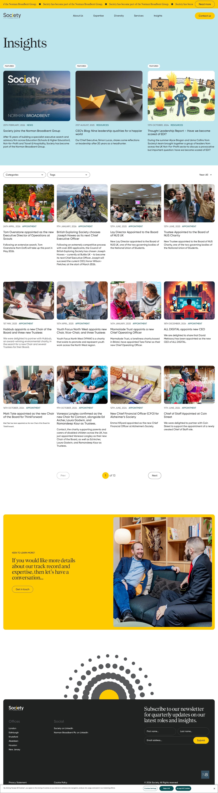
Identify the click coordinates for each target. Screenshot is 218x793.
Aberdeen (13, 741)
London (12, 728)
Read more (205, 4)
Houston (13, 745)
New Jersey (14, 749)
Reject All (166, 788)
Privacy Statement (18, 782)
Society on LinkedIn (63, 728)
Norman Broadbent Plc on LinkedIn (71, 732)
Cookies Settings (150, 788)
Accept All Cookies (183, 788)
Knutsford (13, 736)
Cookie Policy (60, 782)
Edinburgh (14, 732)
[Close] (214, 788)
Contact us (205, 15)
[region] (109, 789)
